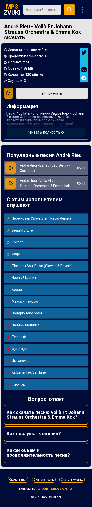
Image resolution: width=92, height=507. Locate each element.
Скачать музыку (72, 479)
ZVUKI (12, 10)
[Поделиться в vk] (84, 70)
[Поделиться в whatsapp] (84, 61)
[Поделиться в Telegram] (84, 78)
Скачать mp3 (18, 479)
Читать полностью (46, 132)
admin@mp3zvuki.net (56, 488)
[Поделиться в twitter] (84, 52)
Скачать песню (44, 479)
